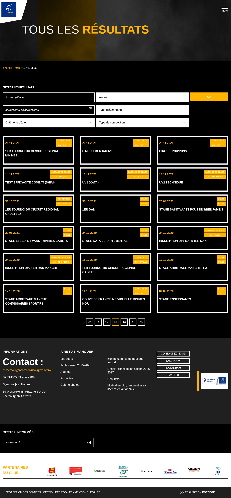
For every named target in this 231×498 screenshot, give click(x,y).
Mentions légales (87, 492)
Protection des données (23, 492)
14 (124, 322)
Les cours (66, 358)
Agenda (65, 371)
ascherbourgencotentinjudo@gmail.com (27, 370)
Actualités (66, 378)
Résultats (113, 378)
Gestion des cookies (57, 492)
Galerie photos (69, 384)
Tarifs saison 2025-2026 (75, 365)
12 (106, 322)
